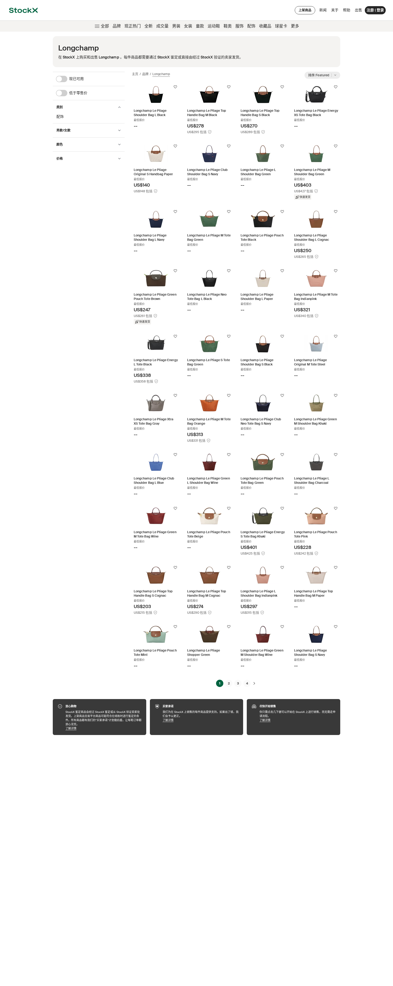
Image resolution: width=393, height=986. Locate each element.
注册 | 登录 (375, 10)
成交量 (162, 26)
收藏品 (265, 26)
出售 (358, 10)
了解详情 (104, 728)
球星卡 (281, 26)
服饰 (239, 26)
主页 (135, 74)
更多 (295, 26)
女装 (188, 26)
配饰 (251, 26)
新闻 (323, 10)
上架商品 (305, 10)
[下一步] (254, 683)
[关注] (175, 86)
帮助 (346, 10)
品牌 (117, 26)
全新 (148, 26)
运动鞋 (214, 26)
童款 (200, 26)
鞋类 (228, 26)
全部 (105, 26)
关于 (335, 11)
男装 (176, 26)
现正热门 (132, 26)
